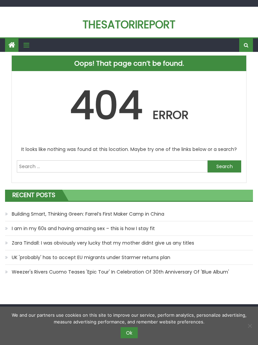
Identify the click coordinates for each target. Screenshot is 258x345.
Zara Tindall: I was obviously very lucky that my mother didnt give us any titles (103, 243)
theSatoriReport (129, 24)
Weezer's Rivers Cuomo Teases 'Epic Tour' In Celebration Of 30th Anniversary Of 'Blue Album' (120, 272)
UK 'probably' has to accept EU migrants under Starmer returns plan (91, 257)
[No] (249, 325)
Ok (129, 333)
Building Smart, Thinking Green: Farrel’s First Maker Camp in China (88, 214)
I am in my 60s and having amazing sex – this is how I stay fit (83, 228)
